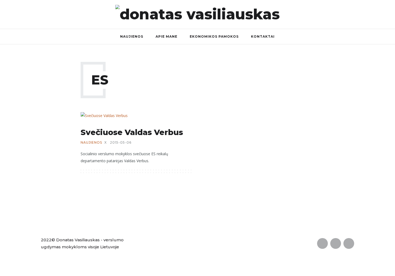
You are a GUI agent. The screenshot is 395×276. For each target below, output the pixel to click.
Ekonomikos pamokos (214, 36)
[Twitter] (377, 14)
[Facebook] (366, 14)
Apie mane (166, 36)
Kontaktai (263, 36)
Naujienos (131, 36)
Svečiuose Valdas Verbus (132, 132)
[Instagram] (389, 14)
